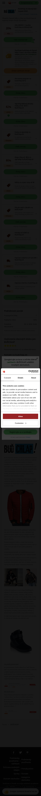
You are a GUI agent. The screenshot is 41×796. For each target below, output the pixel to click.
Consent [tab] (7, 378)
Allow (20, 416)
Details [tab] (20, 378)
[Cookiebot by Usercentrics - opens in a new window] (28, 371)
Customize (19, 423)
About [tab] (33, 378)
